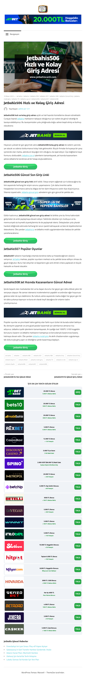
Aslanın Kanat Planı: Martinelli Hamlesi (22, 652)
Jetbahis (26, 96)
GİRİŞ (78, 392)
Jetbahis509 (43, 364)
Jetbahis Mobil (23, 360)
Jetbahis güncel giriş (30, 192)
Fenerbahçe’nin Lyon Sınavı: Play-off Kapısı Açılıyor (26, 646)
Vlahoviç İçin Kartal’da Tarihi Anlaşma (21, 656)
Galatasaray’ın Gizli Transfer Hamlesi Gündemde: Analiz (28, 649)
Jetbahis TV (15, 99)
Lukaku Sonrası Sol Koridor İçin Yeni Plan (22, 659)
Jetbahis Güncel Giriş (66, 96)
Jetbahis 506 (34, 96)
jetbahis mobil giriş (37, 360)
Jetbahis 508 (54, 96)
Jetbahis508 (54, 99)
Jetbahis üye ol (25, 99)
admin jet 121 (24, 108)
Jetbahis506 (35, 99)
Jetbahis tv (29, 229)
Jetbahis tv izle (61, 360)
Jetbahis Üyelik (10, 364)
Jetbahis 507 (44, 96)
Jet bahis (19, 96)
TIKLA (77, 404)
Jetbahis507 (45, 99)
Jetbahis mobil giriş (41, 336)
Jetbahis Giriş (60, 355)
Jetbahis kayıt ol (10, 360)
